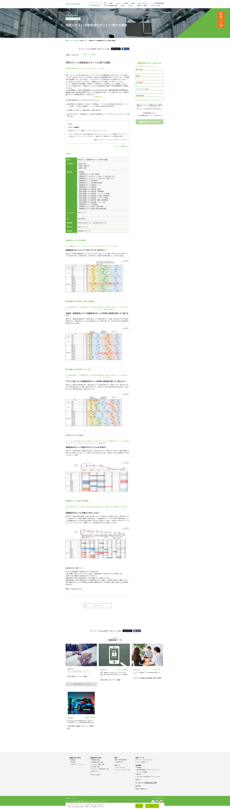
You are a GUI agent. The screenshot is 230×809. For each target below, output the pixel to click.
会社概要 (126, 3)
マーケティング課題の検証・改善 (100, 769)
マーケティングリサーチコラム (144, 760)
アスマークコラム (155, 5)
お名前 (139, 82)
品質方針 (138, 774)
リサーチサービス (94, 5)
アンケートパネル (120, 767)
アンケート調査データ (142, 762)
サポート (117, 765)
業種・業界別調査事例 (121, 760)
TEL (153, 3)
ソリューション (95, 774)
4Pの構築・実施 (95, 766)
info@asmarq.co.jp (76, 589)
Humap (138, 786)
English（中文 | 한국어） (143, 3)
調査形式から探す (75, 758)
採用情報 (111, 3)
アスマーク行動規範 (141, 772)
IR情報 (132, 3)
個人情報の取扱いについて (149, 113)
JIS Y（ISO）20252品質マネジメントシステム (148, 776)
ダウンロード (98, 606)
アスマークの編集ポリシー (121, 146)
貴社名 (139, 69)
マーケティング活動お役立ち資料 (146, 783)
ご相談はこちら (221, 25)
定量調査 (72, 760)
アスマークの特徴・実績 (110, 5)
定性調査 (72, 762)
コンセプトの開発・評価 (97, 764)
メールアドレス (142, 89)
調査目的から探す (96, 758)
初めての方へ (94, 771)
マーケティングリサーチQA (122, 769)
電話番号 (140, 95)
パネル (122, 5)
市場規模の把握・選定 (97, 762)
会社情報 (138, 765)
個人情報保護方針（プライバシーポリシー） (148, 769)
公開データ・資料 (142, 5)
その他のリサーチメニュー (77, 764)
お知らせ (118, 3)
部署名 (138, 76)
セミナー (130, 5)
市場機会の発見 (95, 760)
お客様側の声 (119, 762)
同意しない (139, 806)
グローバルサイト (141, 789)
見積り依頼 (221, 17)
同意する (152, 806)
